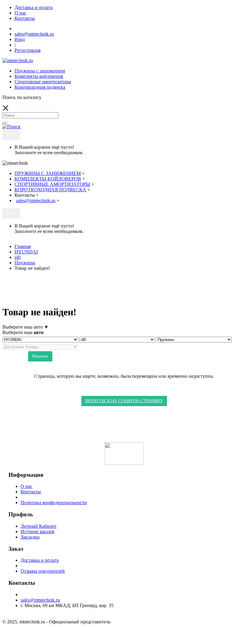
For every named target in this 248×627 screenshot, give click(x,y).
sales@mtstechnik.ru (40, 600)
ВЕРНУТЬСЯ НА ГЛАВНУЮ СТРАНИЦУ (124, 401)
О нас (26, 486)
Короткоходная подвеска (40, 87)
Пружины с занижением (40, 70)
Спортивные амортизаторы (43, 81)
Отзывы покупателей (43, 571)
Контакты (31, 491)
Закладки (30, 536)
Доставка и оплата (40, 560)
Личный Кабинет (39, 526)
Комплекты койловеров (39, 76)
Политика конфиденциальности (54, 502)
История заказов (37, 531)
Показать (40, 356)
